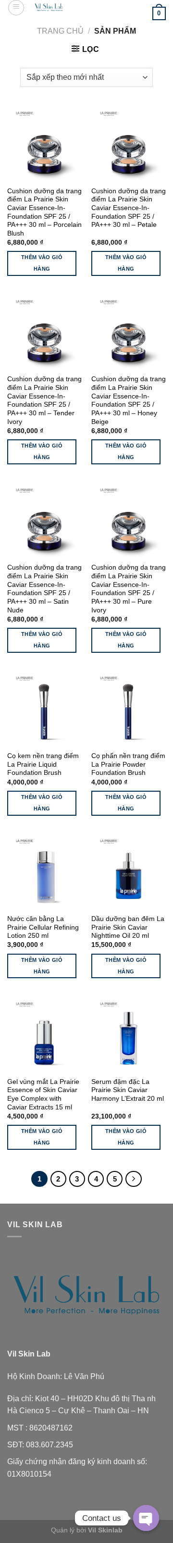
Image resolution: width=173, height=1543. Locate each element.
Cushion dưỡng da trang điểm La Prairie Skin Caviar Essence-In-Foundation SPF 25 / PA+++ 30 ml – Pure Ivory (128, 588)
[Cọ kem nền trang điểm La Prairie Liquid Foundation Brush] (44, 708)
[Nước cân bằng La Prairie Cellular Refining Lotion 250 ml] (44, 871)
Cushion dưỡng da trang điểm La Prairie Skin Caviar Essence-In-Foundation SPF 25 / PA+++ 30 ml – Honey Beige (128, 400)
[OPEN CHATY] (146, 1518)
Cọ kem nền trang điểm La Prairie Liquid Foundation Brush (43, 764)
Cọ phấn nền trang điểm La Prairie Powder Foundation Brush (128, 764)
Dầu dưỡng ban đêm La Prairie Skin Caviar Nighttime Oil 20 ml (127, 927)
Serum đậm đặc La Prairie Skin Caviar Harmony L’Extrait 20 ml (127, 1090)
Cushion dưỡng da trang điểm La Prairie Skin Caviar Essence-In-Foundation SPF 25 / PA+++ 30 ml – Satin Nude (44, 588)
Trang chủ (60, 31)
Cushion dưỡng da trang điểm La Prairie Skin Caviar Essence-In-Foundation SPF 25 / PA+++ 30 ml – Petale (128, 208)
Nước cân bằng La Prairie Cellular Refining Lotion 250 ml (43, 927)
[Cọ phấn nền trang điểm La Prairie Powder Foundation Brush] (128, 708)
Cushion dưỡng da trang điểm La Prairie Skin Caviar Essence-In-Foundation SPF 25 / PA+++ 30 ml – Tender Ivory (44, 400)
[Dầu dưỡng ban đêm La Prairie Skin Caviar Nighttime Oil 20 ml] (128, 871)
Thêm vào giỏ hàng (41, 263)
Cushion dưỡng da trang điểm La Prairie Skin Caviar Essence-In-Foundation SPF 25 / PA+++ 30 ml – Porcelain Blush (44, 212)
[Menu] (16, 7)
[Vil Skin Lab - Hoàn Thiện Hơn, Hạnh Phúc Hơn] (49, 7)
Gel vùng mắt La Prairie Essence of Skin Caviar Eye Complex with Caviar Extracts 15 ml (43, 1094)
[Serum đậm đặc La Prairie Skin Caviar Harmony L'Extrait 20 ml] (128, 1034)
